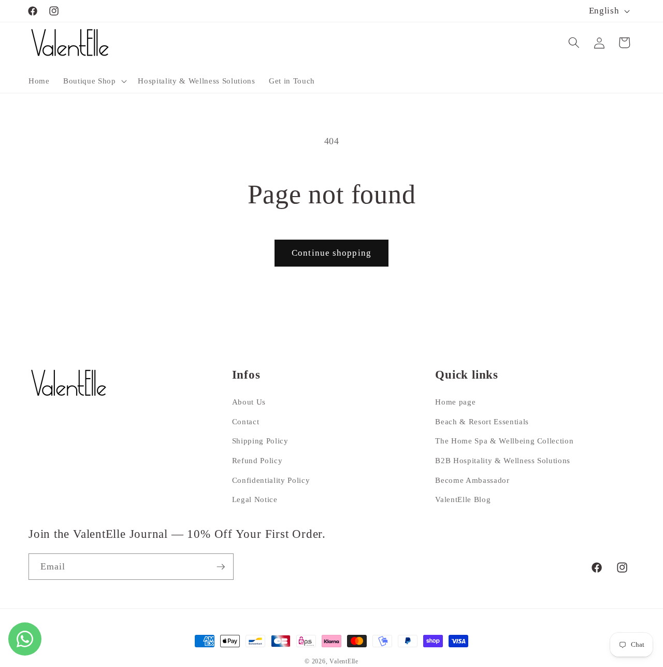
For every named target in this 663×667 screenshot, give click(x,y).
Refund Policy (257, 460)
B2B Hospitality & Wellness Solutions (502, 460)
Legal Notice (255, 499)
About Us (249, 401)
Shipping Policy (260, 440)
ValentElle (343, 661)
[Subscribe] (220, 566)
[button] (93, 81)
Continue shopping (331, 253)
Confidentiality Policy (271, 480)
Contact (246, 421)
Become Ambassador (472, 480)
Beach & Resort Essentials (482, 421)
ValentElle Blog (463, 499)
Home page (455, 401)
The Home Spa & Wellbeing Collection (504, 440)
